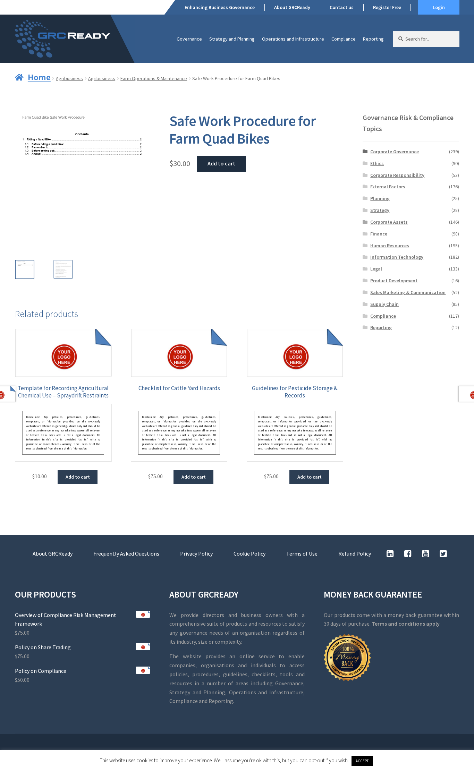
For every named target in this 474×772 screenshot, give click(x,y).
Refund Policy (354, 553)
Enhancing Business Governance (220, 7)
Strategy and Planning (232, 39)
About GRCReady (292, 7)
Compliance (343, 39)
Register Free (387, 7)
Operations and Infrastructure (293, 39)
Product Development (393, 280)
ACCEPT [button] (362, 760)
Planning (380, 198)
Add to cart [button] (78, 477)
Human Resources (389, 245)
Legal (376, 269)
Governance (189, 39)
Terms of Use (302, 553)
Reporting (373, 39)
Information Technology (396, 257)
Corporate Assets (389, 222)
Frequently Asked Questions (126, 553)
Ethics (377, 163)
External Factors (387, 186)
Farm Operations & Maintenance (153, 78)
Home (39, 77)
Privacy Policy (196, 553)
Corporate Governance (394, 151)
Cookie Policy (249, 553)
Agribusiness (69, 78)
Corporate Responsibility (397, 175)
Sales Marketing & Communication (408, 292)
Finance (378, 234)
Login (439, 7)
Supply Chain (384, 304)
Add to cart (221, 163)
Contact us (342, 7)
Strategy (379, 210)
